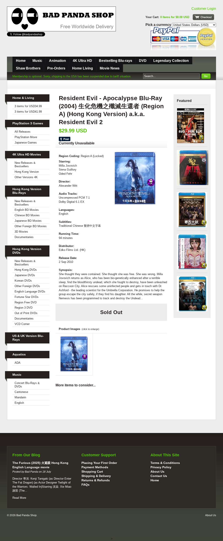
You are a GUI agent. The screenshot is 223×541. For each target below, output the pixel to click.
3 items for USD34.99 (28, 106)
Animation (57, 61)
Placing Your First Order (99, 463)
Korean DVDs (23, 280)
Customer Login (203, 8)
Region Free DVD (26, 302)
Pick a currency (158, 25)
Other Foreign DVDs (27, 286)
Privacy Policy (160, 467)
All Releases (22, 131)
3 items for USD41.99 (28, 111)
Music (37, 61)
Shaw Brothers (28, 68)
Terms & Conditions (165, 463)
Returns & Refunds (95, 480)
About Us (157, 471)
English (19, 402)
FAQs (85, 484)
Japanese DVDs (25, 275)
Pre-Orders (56, 68)
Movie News (110, 68)
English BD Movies (27, 209)
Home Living (82, 68)
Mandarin (20, 397)
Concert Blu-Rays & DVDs (27, 384)
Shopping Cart (92, 471)
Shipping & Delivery (96, 476)
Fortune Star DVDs (27, 297)
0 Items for (174, 17)
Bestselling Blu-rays (115, 61)
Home (21, 61)
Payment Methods (94, 467)
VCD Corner (22, 324)
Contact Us (158, 476)
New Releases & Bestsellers (25, 164)
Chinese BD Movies (27, 215)
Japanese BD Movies (28, 220)
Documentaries (24, 237)
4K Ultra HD (82, 61)
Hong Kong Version (27, 171)
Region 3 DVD (23, 307)
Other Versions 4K (26, 177)
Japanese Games (26, 142)
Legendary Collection (171, 61)
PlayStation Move (26, 137)
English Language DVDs (30, 291)
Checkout (203, 17)
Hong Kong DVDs (26, 269)
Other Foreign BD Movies (31, 226)
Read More (19, 497)
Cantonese (21, 392)
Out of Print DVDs (26, 313)
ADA (17, 362)
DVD (143, 61)
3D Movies (21, 231)
